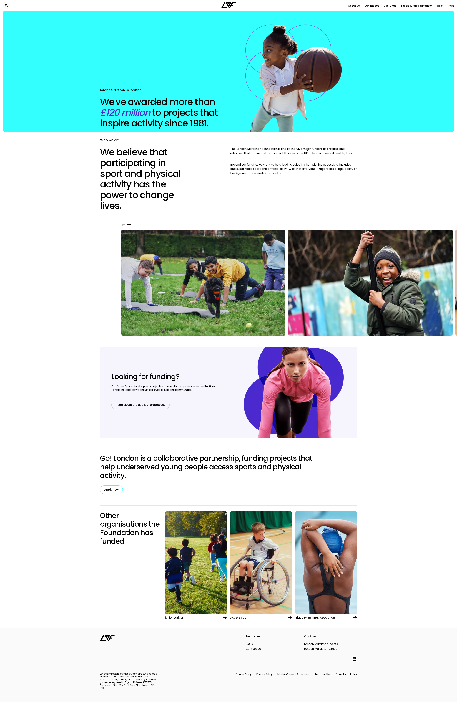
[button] (123, 224)
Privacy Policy (264, 674)
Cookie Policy (243, 674)
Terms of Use (323, 674)
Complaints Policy (346, 674)
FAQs (249, 644)
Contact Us (253, 649)
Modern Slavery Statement (293, 674)
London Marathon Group (320, 649)
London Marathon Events (321, 644)
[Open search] (6, 5)
